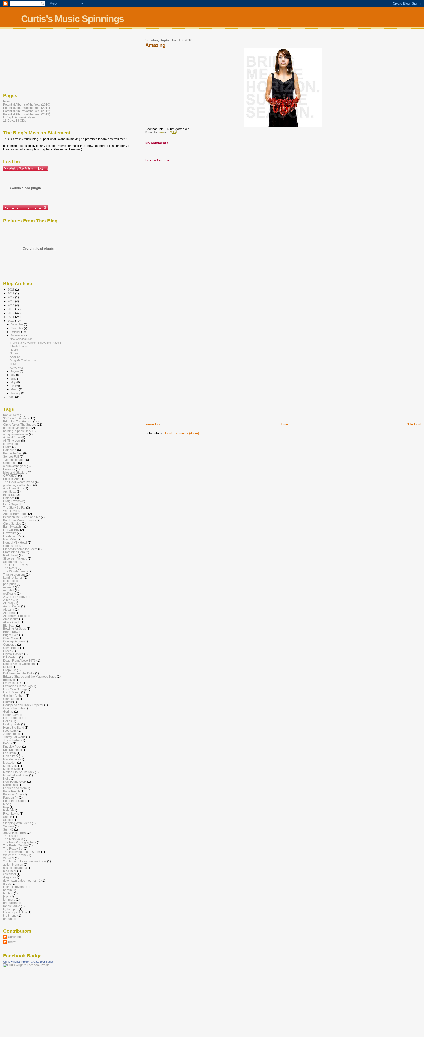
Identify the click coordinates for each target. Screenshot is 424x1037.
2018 (11, 293)
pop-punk (9, 584)
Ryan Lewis (11, 813)
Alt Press (9, 612)
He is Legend (12, 717)
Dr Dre (7, 666)
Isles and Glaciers (15, 472)
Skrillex (8, 819)
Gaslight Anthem (14, 695)
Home (283, 424)
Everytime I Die (13, 682)
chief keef (9, 874)
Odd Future (10, 545)
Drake (7, 446)
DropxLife (9, 670)
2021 (11, 289)
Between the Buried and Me (21, 517)
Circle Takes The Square (19, 424)
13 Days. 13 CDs (14, 120)
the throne (10, 915)
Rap (6, 807)
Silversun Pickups (15, 558)
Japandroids (11, 733)
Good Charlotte (13, 708)
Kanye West (17, 367)
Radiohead (10, 555)
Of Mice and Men (14, 788)
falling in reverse (14, 886)
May (13, 382)
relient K (8, 587)
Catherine (9, 450)
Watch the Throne (15, 855)
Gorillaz (8, 711)
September (17, 335)
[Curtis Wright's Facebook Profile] (26, 965)
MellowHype (11, 768)
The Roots (10, 568)
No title (14, 349)
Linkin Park (10, 756)
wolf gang (9, 593)
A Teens (8, 600)
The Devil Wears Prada (18, 482)
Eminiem (9, 679)
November (17, 328)
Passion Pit (10, 797)
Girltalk (8, 702)
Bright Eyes (10, 635)
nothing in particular (16, 431)
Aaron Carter (11, 606)
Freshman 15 (12, 536)
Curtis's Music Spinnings (72, 18)
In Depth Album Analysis (19, 117)
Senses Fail (11, 456)
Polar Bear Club (14, 800)
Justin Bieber (12, 740)
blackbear (9, 870)
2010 (11, 320)
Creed (7, 651)
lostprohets (10, 580)
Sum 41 (8, 829)
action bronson (13, 864)
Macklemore (11, 759)
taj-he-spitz (10, 909)
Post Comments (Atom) (182, 433)
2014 (11, 305)
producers (10, 902)
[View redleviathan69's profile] (33, 207)
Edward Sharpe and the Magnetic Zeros (29, 676)
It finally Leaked (19, 346)
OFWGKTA (10, 475)
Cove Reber (11, 647)
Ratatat (8, 810)
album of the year (14, 466)
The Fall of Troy (13, 564)
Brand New (10, 631)
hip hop (8, 893)
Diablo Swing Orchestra (19, 663)
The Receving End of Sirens (21, 851)
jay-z (6, 896)
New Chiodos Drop (21, 338)
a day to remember (15, 434)
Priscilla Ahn (11, 478)
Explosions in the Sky (17, 686)
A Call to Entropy (14, 596)
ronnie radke (11, 906)
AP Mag (8, 603)
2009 (11, 396)
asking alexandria (15, 867)
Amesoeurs (10, 619)
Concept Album (13, 641)
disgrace (9, 877)
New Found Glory (14, 781)
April (13, 385)
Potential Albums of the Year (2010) (26, 104)
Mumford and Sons (15, 775)
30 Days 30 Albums (16, 418)
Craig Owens (12, 501)
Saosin (8, 816)
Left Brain (9, 753)
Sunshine (14, 936)
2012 (11, 313)
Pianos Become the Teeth (20, 549)
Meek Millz (10, 765)
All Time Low (11, 440)
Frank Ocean (11, 692)
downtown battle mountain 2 (22, 880)
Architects (9, 491)
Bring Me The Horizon (23, 360)
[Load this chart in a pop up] (45, 207)
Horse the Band (13, 727)
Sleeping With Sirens (17, 823)
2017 (11, 297)
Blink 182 (9, 494)
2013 (11, 309)
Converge (9, 644)
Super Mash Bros (14, 832)
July (13, 374)
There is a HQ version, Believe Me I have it (35, 342)
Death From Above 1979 (19, 660)
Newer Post (153, 424)
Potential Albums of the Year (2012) (26, 111)
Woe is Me (10, 510)
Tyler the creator (14, 459)
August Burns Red (15, 513)
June (14, 378)
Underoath (10, 462)
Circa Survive (12, 523)
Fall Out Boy (11, 529)
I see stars (10, 730)
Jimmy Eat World (14, 737)
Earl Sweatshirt (13, 526)
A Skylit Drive (12, 437)
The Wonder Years (15, 571)
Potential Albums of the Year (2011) (26, 107)
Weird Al (8, 858)
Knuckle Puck (12, 746)
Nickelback (10, 784)
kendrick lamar (13, 577)
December (17, 324)
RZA (6, 804)
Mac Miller (10, 539)
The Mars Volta (13, 839)
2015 (11, 301)
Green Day (10, 714)
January (16, 393)
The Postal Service (15, 845)
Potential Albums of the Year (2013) (26, 114)
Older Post (413, 424)
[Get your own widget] (13, 207)
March (15, 389)
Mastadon (9, 762)
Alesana (8, 609)
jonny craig (10, 443)
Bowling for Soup (14, 628)
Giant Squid (11, 698)
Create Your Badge (42, 961)
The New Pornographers (19, 842)
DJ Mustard (10, 657)
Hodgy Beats (11, 724)
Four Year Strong (14, 689)
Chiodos (8, 497)
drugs (7, 883)
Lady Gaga (10, 504)
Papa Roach (11, 791)
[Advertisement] (165, 345)
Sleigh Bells (11, 561)
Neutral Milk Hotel (15, 542)
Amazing (15, 356)
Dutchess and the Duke (18, 673)
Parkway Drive (13, 794)
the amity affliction (15, 912)
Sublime (8, 826)
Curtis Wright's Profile (16, 961)
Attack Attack (11, 622)
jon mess (9, 899)
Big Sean (9, 625)
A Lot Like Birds (13, 488)
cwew (12, 941)
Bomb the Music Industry (19, 520)
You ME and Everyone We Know (24, 861)
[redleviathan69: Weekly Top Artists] (25, 168)
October (16, 331)
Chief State (10, 638)
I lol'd (13, 364)
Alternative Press (14, 615)
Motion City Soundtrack (18, 772)
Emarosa (9, 469)
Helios (7, 721)
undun (7, 918)
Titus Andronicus (14, 574)
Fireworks (9, 533)
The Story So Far (14, 507)
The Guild (9, 835)
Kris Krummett (12, 749)
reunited (8, 590)
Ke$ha (7, 743)
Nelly (6, 778)
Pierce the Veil (12, 453)
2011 (11, 316)
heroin (7, 890)
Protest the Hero (14, 552)
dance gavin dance (16, 427)
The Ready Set (13, 848)
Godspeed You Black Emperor (23, 705)
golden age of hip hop (17, 485)
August (15, 371)
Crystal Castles (13, 654)
